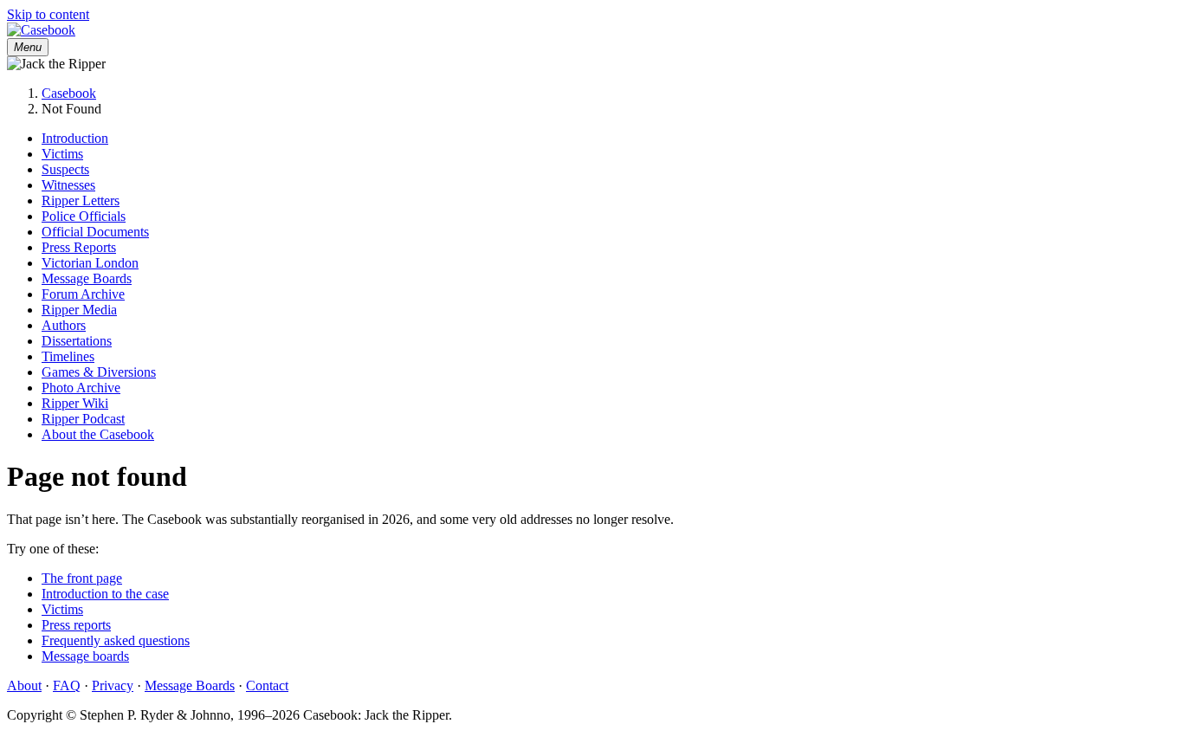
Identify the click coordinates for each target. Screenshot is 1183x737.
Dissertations (77, 340)
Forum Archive (83, 294)
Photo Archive (81, 387)
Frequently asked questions (116, 640)
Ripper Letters (81, 200)
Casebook (69, 93)
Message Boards (87, 278)
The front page (82, 578)
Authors (64, 325)
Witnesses (68, 185)
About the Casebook (98, 434)
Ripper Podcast (83, 418)
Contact (267, 685)
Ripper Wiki (75, 403)
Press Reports (79, 247)
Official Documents (95, 231)
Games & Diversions (99, 372)
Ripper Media (79, 309)
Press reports (76, 624)
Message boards (85, 656)
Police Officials (84, 216)
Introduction (75, 138)
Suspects (65, 169)
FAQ (67, 685)
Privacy (112, 685)
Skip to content (48, 14)
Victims (62, 153)
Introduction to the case (105, 593)
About (24, 685)
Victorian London (90, 262)
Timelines (68, 356)
